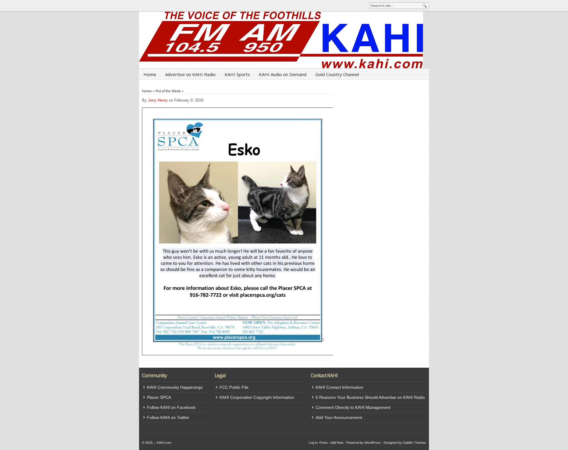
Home (149, 74)
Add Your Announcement (339, 417)
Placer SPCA (159, 397)
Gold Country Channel (337, 74)
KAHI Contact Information (339, 387)
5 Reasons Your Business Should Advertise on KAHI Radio (370, 397)
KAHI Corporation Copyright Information (257, 397)
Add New (336, 442)
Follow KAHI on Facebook (171, 407)
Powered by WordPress (363, 442)
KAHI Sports (237, 74)
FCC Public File (234, 387)
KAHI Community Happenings (175, 387)
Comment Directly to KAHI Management (353, 407)
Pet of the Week (168, 91)
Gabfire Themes (414, 442)
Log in (313, 442)
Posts (324, 442)
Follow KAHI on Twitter (168, 417)
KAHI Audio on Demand (282, 74)
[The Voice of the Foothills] (284, 40)
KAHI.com (162, 442)
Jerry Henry (158, 100)
